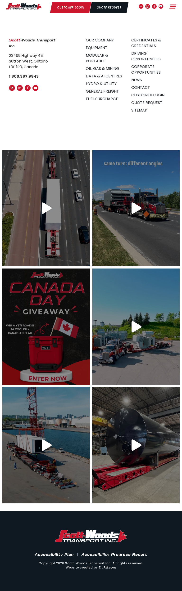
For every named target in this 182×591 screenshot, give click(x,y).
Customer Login (147, 95)
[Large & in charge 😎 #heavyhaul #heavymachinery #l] (46, 445)
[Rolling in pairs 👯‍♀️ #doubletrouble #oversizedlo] (46, 208)
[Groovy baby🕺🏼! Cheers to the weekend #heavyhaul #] (136, 445)
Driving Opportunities (146, 56)
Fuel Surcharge (102, 99)
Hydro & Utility (101, 83)
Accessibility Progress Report (114, 554)
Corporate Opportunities (146, 69)
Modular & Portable (97, 58)
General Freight (102, 91)
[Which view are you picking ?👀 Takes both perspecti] (136, 208)
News (136, 80)
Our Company (100, 40)
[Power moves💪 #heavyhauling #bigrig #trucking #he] (136, 327)
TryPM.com (107, 567)
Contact (140, 87)
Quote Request (146, 102)
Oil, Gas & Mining (102, 68)
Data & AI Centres (104, 76)
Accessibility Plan (54, 554)
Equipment (96, 47)
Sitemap (139, 110)
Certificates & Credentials (146, 43)
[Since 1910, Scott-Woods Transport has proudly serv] (46, 327)
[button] (172, 6)
